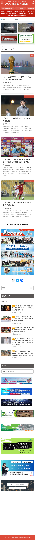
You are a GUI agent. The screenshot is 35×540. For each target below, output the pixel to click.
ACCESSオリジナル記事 (8, 8)
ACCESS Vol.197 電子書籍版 (17, 224)
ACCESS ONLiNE (13, 537)
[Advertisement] (17, 512)
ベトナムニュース (20, 8)
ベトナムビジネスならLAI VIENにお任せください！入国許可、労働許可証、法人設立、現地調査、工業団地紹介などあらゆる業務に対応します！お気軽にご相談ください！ (17, 14)
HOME (4, 19)
